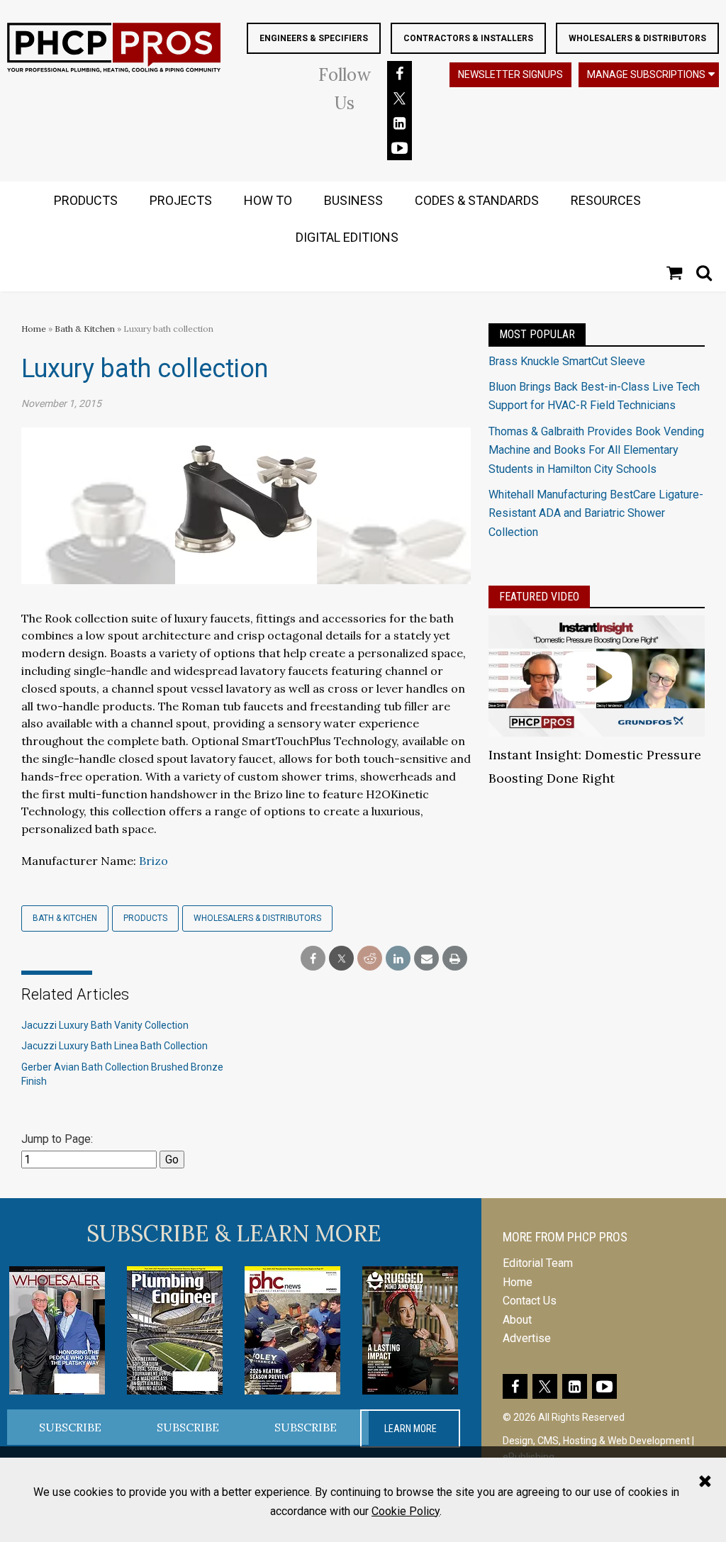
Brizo (153, 861)
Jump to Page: (57, 1139)
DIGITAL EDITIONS (347, 237)
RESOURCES (606, 200)
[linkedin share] (398, 959)
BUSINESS (353, 200)
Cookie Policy (406, 1511)
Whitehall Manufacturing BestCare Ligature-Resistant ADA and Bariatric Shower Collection (595, 513)
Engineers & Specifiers (313, 38)
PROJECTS (181, 200)
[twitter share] (341, 959)
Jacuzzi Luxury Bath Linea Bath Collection (114, 1045)
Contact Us (530, 1300)
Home (33, 328)
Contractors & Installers (468, 38)
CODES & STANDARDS (477, 200)
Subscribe (70, 1427)
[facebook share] (313, 959)
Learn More (410, 1428)
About (517, 1319)
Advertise (527, 1338)
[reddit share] (369, 959)
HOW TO (268, 200)
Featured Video (539, 596)
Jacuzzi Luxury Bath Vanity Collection (105, 1025)
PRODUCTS (86, 200)
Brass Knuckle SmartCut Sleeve (566, 361)
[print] (454, 959)
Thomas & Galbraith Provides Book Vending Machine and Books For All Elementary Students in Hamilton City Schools (596, 450)
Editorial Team (538, 1263)
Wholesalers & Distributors (637, 38)
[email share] (426, 959)
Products (145, 918)
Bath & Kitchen (85, 328)
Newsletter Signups (510, 74)
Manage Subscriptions (646, 74)
